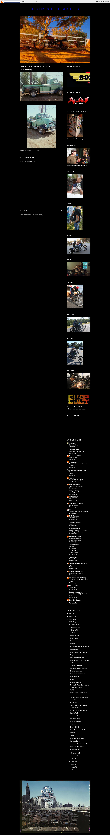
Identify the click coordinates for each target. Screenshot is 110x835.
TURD (72, 690)
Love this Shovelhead (77, 658)
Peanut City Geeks (75, 522)
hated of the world (75, 551)
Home (42, 211)
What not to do (74, 676)
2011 (71, 619)
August (73, 756)
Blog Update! (73, 457)
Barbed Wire (74, 649)
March (73, 767)
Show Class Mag (74, 528)
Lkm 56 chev (72, 587)
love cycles (72, 462)
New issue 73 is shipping (76, 451)
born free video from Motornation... (79, 511)
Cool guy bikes (73, 445)
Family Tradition (73, 552)
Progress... (72, 546)
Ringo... (71, 473)
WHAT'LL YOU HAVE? (77, 746)
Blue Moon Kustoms (76, 503)
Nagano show (74, 655)
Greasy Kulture (74, 449)
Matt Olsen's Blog (75, 536)
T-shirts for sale (73, 505)
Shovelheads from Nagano (78, 652)
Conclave (72, 492)
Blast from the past (76, 671)
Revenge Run (73, 603)
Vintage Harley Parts (76, 571)
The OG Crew (73, 586)
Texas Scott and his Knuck (78, 744)
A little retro (73, 702)
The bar (72, 632)
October (73, 630)
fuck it (70, 499)
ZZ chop (72, 443)
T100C (72, 735)
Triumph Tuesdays (76, 665)
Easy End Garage (75, 600)
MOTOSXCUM (73, 497)
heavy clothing (74, 491)
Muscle (72, 644)
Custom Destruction (75, 592)
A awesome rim (75, 749)
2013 (71, 613)
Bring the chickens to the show (79, 730)
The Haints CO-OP (75, 456)
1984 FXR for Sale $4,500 (76, 480)
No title (72, 732)
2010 (71, 622)
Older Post (60, 211)
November (74, 627)
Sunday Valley (74, 713)
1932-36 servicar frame (76, 573)
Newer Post (23, 211)
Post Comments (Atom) (35, 215)
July (72, 758)
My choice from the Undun (78, 710)
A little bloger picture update (77, 567)
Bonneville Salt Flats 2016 (76, 486)
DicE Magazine (74, 516)
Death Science (74, 544)
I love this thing (75, 635)
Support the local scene (77, 674)
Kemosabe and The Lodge (77, 578)
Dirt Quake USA (73, 518)
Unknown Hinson (75, 682)
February (74, 770)
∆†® (70, 509)
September (74, 753)
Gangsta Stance (75, 741)
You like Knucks (75, 641)
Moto (70, 524)
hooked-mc (72, 557)
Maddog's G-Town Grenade (78, 668)
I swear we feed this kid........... (80, 738)
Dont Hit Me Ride (75, 721)
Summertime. (73, 559)
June (72, 761)
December (74, 624)
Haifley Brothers (74, 484)
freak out (72, 478)
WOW (72, 679)
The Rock (73, 724)
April (72, 764)
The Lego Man (74, 716)
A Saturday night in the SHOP (79, 646)
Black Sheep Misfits (55, 9)
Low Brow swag (75, 718)
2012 (71, 616)
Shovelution (74, 638)
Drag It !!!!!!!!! (74, 727)
